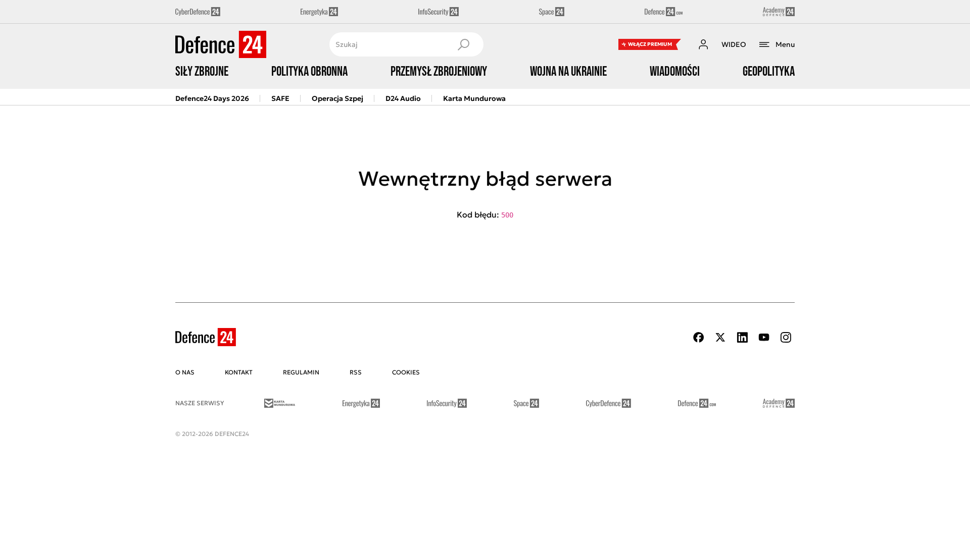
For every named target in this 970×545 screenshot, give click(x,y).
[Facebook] (699, 337)
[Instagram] (786, 337)
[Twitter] (720, 337)
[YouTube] (764, 337)
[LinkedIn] (742, 337)
